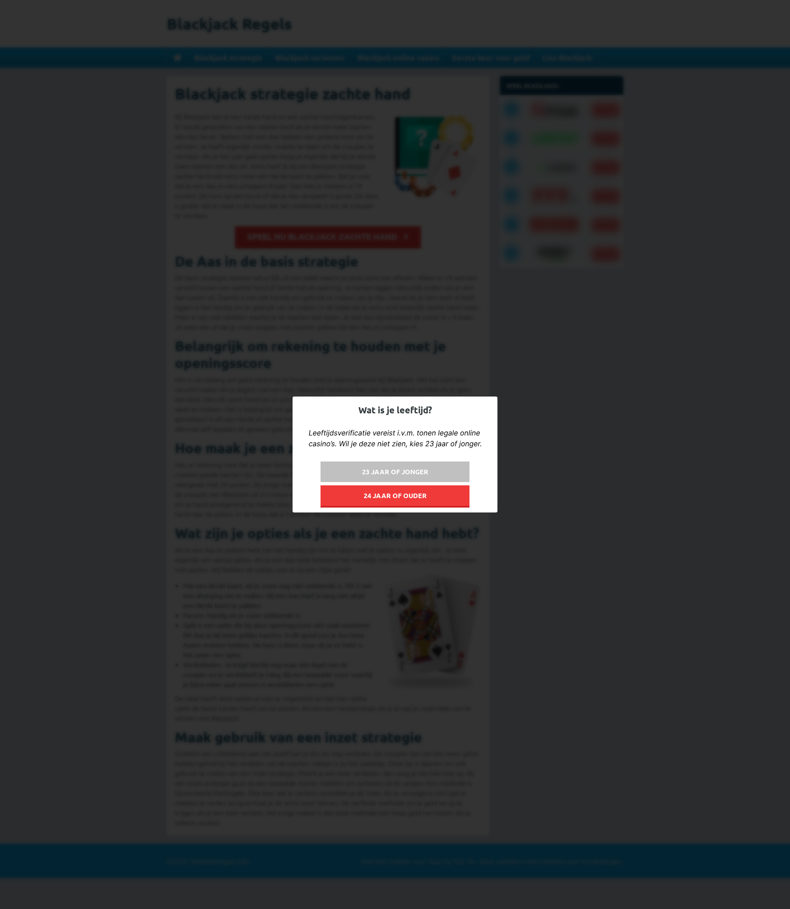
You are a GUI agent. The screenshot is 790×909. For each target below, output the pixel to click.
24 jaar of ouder (395, 495)
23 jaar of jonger (395, 471)
